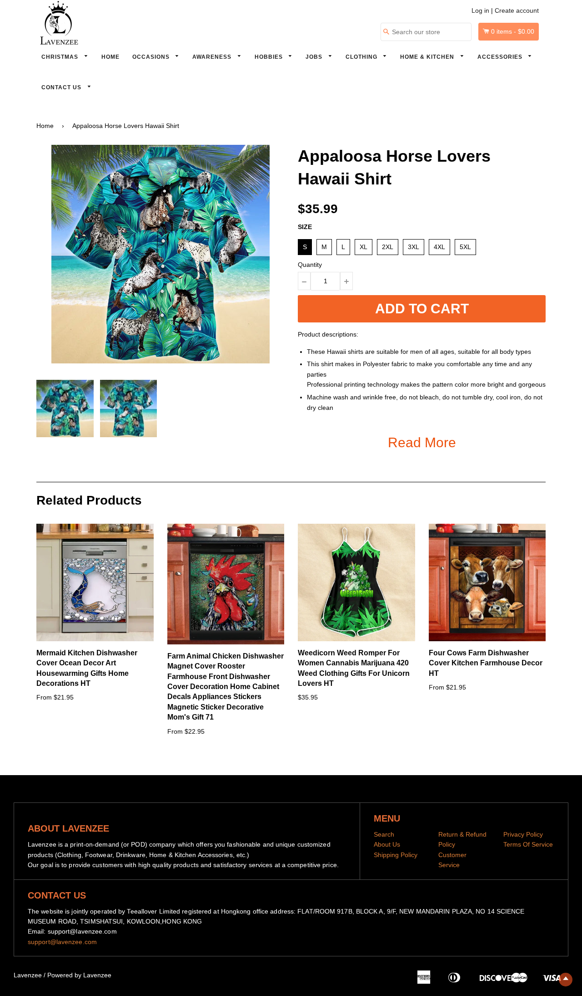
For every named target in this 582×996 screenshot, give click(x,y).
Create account (517, 10)
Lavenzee (28, 975)
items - (512, 31)
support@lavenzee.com (62, 941)
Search (384, 834)
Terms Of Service (528, 844)
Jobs (315, 57)
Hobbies (270, 57)
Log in (480, 10)
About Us (387, 844)
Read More (422, 442)
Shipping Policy (395, 854)
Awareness (212, 57)
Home (110, 57)
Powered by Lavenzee (79, 975)
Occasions (151, 57)
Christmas (60, 57)
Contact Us (62, 87)
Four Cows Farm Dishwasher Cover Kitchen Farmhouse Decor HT (485, 663)
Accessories (500, 57)
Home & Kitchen (428, 57)
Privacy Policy (523, 834)
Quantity (310, 264)
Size (305, 226)
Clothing (362, 57)
